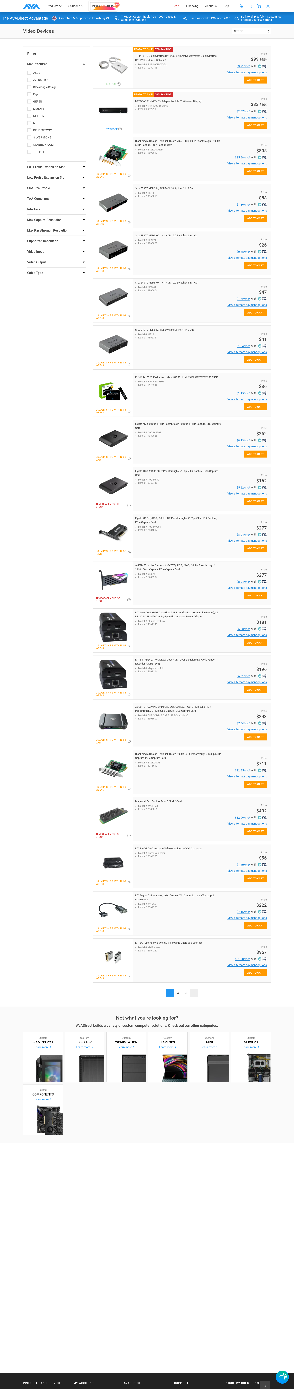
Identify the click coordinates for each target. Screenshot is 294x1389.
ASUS (36, 72)
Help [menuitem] (226, 6)
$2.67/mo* (243, 111)
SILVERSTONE (42, 137)
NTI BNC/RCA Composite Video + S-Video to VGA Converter (168, 848)
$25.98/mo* (242, 157)
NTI (35, 123)
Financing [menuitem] (192, 6)
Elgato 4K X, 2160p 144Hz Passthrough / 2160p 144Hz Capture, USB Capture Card (178, 425)
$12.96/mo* (242, 817)
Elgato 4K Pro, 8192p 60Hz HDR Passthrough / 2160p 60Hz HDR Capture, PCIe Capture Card (176, 520)
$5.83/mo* (243, 629)
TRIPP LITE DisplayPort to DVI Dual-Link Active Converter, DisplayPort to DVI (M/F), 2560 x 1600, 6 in (176, 57)
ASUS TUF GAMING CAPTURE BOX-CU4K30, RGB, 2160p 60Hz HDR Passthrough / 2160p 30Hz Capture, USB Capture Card (173, 708)
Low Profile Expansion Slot (46, 177)
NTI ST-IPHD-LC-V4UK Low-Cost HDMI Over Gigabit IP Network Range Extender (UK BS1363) (175, 661)
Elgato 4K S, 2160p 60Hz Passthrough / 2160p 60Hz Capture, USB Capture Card (176, 473)
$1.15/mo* (243, 393)
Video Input (35, 252)
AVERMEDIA (40, 80)
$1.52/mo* (243, 298)
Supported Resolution (42, 241)
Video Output (36, 262)
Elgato (37, 94)
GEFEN (37, 101)
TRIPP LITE (40, 151)
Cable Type (35, 273)
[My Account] (268, 6)
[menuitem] (104, 6)
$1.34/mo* (243, 346)
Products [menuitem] (52, 6)
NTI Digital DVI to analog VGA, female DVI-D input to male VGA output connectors (174, 897)
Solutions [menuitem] (74, 6)
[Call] (242, 6)
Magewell (39, 108)
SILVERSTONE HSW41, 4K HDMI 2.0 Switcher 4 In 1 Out (166, 282)
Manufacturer (37, 64)
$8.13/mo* (243, 440)
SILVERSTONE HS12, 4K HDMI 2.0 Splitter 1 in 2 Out (164, 329)
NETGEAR (39, 115)
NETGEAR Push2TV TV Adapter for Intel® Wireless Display (168, 101)
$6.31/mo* (243, 676)
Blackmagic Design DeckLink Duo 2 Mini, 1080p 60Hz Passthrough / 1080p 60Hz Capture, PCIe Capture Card (177, 142)
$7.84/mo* (243, 723)
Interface (33, 209)
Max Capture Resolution (44, 220)
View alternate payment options (247, 72)
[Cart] (259, 6)
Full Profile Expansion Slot (46, 167)
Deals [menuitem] (176, 6)
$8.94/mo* (243, 534)
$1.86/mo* (243, 204)
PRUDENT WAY (42, 130)
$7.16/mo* (243, 911)
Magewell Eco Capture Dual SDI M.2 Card (158, 801)
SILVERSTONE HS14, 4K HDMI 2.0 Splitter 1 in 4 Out (164, 188)
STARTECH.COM (43, 144)
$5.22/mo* (243, 487)
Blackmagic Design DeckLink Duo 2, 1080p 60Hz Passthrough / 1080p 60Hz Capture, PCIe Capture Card (178, 755)
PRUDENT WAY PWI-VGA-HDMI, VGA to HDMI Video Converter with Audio (176, 376)
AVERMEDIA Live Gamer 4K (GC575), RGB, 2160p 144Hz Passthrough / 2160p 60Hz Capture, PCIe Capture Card (175, 567)
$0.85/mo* (243, 251)
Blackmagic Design (45, 87)
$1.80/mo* (243, 864)
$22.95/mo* (242, 770)
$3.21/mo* (243, 66)
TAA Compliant (38, 199)
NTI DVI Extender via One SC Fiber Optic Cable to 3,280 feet (168, 942)
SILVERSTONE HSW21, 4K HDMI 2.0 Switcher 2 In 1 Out (166, 235)
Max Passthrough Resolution (47, 230)
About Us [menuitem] (211, 6)
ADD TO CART (255, 80)
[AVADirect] (31, 6)
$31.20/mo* (242, 959)
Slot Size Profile (38, 188)
